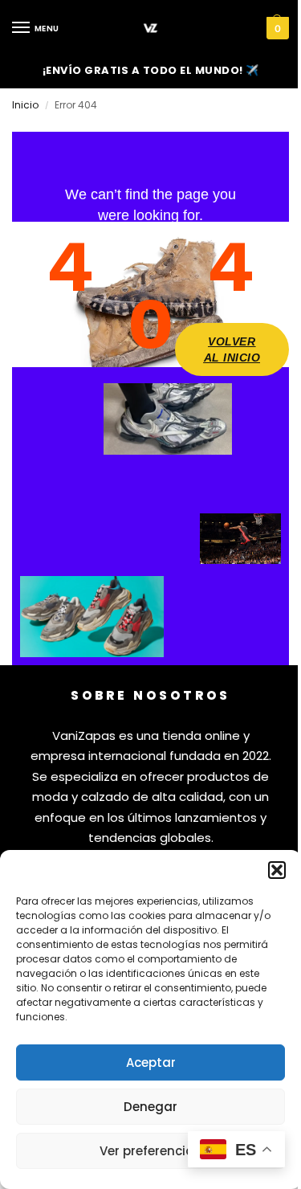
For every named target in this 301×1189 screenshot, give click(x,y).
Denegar (150, 1106)
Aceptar (151, 1062)
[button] (277, 870)
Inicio (25, 105)
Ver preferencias (150, 1150)
